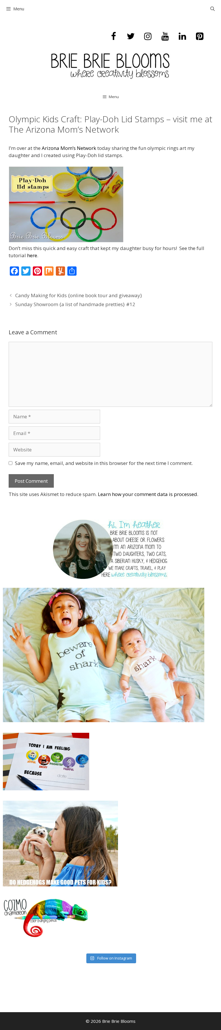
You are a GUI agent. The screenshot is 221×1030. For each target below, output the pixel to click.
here (32, 255)
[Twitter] (130, 36)
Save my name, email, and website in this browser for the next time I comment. (104, 463)
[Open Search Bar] (212, 8)
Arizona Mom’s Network (69, 148)
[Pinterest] (199, 36)
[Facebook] (113, 36)
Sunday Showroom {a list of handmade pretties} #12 (75, 304)
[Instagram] (147, 36)
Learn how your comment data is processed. (148, 494)
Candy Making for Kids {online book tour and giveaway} (78, 295)
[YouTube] (165, 36)
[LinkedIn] (182, 36)
